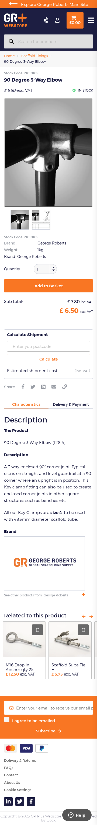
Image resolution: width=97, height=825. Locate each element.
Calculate (48, 358)
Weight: (11, 249)
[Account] (57, 20)
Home (9, 56)
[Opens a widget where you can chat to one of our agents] (77, 815)
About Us (12, 782)
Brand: (10, 243)
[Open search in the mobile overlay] (48, 41)
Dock (51, 820)
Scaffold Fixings (34, 56)
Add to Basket (48, 285)
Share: (10, 386)
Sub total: (13, 301)
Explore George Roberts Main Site (48, 4)
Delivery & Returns (20, 760)
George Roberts (51, 243)
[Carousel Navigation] (85, 616)
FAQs (8, 767)
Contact (11, 775)
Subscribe (46, 731)
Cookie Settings (17, 790)
